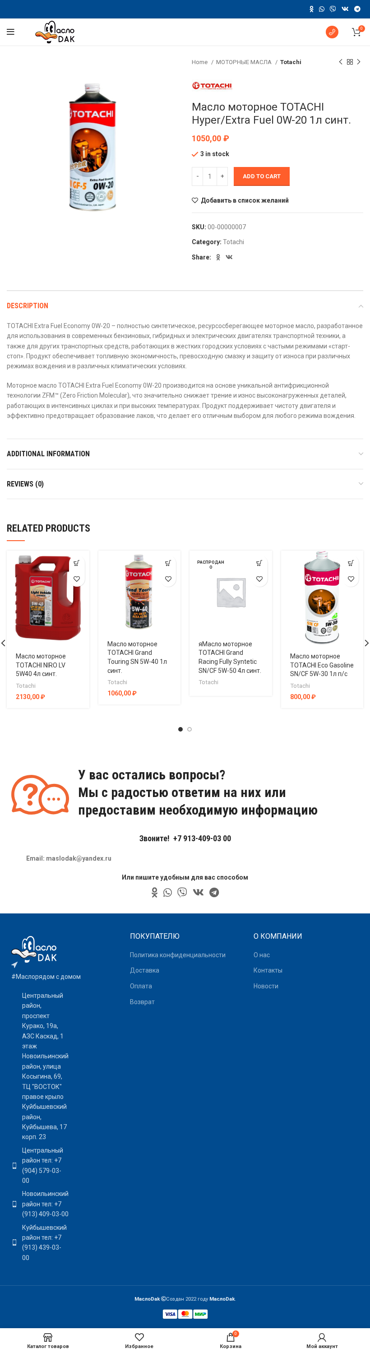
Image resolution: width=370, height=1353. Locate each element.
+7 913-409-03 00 (202, 838)
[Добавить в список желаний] (77, 579)
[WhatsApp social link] (321, 9)
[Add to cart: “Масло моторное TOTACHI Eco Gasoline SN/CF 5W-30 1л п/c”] (351, 563)
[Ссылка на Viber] (333, 9)
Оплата (141, 986)
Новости (266, 986)
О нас (262, 955)
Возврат (142, 1001)
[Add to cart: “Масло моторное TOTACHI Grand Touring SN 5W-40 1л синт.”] (168, 563)
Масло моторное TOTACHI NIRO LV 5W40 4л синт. (41, 665)
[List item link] (37, 1165)
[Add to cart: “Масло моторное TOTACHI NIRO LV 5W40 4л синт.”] (77, 563)
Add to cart (262, 176)
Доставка (144, 970)
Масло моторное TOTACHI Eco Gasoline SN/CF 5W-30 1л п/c (322, 665)
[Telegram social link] (357, 9)
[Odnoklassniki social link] (311, 9)
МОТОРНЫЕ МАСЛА (244, 62)
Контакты (268, 970)
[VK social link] (345, 9)
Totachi (290, 62)
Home (200, 62)
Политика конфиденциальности (178, 955)
